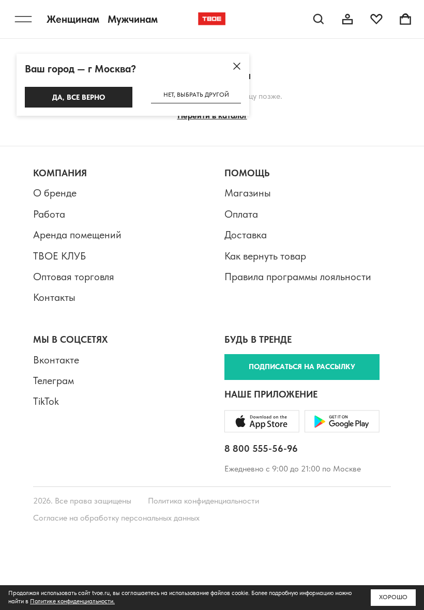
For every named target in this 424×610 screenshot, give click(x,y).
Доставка (245, 234)
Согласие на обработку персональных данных (116, 518)
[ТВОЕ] (212, 19)
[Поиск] (318, 19)
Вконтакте (56, 360)
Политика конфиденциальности (203, 501)
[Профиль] (347, 19)
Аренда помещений (77, 234)
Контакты (54, 297)
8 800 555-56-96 (261, 448)
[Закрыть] (236, 66)
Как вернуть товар (265, 256)
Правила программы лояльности (297, 276)
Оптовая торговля (73, 276)
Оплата (241, 214)
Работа (49, 214)
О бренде (55, 193)
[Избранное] (376, 19)
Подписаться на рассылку (302, 366)
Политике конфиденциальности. (72, 601)
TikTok (46, 401)
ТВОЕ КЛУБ (59, 256)
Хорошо (393, 597)
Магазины (247, 193)
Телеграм (53, 380)
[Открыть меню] (23, 19)
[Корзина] (405, 19)
